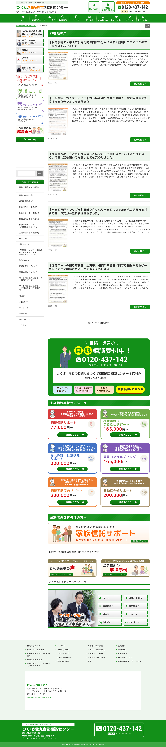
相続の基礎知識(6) (27, 195)
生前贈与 (122, 646)
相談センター (42, 7)
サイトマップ (25, 307)
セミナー (23, 296)
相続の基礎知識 (33, 646)
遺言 (90, 661)
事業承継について (125, 657)
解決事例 (89, 20)
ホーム (23, 20)
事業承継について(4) (28, 272)
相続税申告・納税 (95, 653)
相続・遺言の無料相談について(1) (30, 188)
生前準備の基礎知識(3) (29, 232)
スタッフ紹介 (49, 20)
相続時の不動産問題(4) (29, 213)
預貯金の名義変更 (34, 660)
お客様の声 (103, 20)
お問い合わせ (143, 20)
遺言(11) (23, 238)
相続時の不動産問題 (96, 650)
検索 (39, 173)
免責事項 (23, 313)
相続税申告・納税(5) (28, 207)
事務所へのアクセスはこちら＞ (39, 697)
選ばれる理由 (116, 20)
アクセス (130, 20)
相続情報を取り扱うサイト (129, 661)
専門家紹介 (134, 606)
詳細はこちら (72, 434)
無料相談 (63, 20)
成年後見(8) (24, 244)
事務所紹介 (36, 20)
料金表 (76, 20)
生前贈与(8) (24, 260)
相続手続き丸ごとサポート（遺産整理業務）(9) (30, 225)
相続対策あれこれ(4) (28, 266)
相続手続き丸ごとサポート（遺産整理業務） (38, 664)
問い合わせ (134, 622)
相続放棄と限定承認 (96, 657)
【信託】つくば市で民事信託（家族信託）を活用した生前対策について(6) (30, 252)
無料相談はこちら (129, 389)
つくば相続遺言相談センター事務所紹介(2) (30, 279)
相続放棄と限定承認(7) (29, 219)
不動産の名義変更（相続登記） (38, 654)
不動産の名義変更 (95, 646)
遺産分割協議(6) (26, 201)
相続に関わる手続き (35, 650)
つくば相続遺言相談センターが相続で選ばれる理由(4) (30, 288)
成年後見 (122, 650)
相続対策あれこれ (125, 653)
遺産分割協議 (63, 661)
